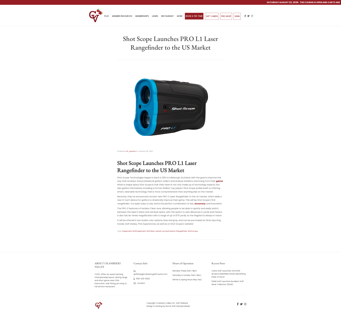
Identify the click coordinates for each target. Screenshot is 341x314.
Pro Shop (226, 16)
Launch (158, 231)
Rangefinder (181, 231)
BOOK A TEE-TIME (194, 16)
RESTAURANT (167, 16)
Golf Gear (150, 231)
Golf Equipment (139, 231)
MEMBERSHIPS (142, 16)
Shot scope (193, 231)
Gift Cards (212, 16)
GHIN (237, 16)
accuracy (199, 203)
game (219, 181)
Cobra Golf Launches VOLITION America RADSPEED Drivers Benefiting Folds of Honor (229, 273)
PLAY (106, 16)
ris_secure (131, 151)
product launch (169, 231)
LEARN (155, 16)
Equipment (127, 231)
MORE (179, 16)
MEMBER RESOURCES (122, 16)
